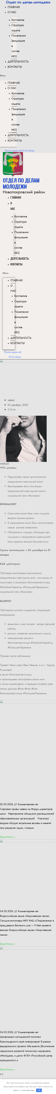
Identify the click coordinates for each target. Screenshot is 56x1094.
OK (39, 1090)
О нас (12, 12)
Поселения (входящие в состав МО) (19, 46)
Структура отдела (18, 27)
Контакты (15, 67)
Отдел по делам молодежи (21, 183)
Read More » (7, 837)
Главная (14, 7)
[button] (8, 75)
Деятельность (18, 62)
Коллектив (18, 20)
